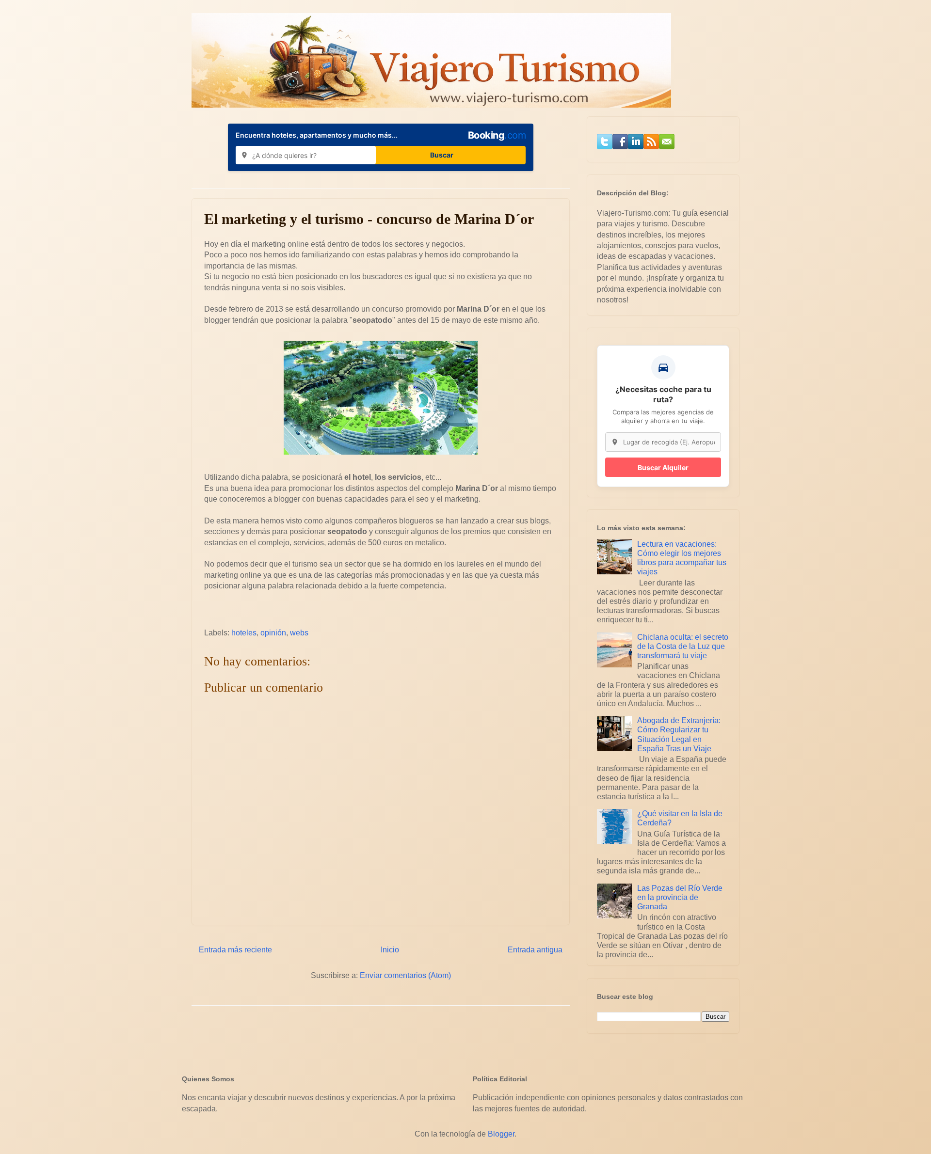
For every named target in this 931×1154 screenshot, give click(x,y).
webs (299, 633)
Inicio (390, 950)
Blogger (501, 1134)
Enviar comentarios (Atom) (405, 975)
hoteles (244, 633)
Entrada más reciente (235, 950)
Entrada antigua (535, 950)
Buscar (441, 155)
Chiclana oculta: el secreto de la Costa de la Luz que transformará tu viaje (682, 646)
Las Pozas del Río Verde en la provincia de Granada (679, 897)
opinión (273, 633)
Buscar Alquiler (663, 467)
